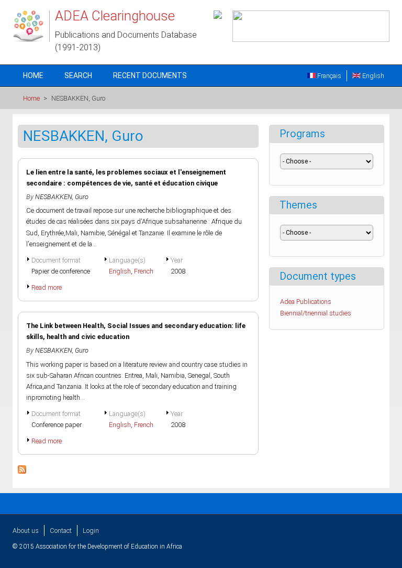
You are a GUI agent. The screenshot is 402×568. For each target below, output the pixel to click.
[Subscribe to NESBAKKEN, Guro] (22, 471)
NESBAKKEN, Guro (61, 197)
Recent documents (150, 75)
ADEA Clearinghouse (115, 16)
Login (91, 530)
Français (328, 76)
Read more (46, 287)
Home (33, 75)
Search (78, 75)
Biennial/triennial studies (315, 313)
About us (26, 530)
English (372, 76)
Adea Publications (305, 301)
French (143, 271)
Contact (61, 530)
